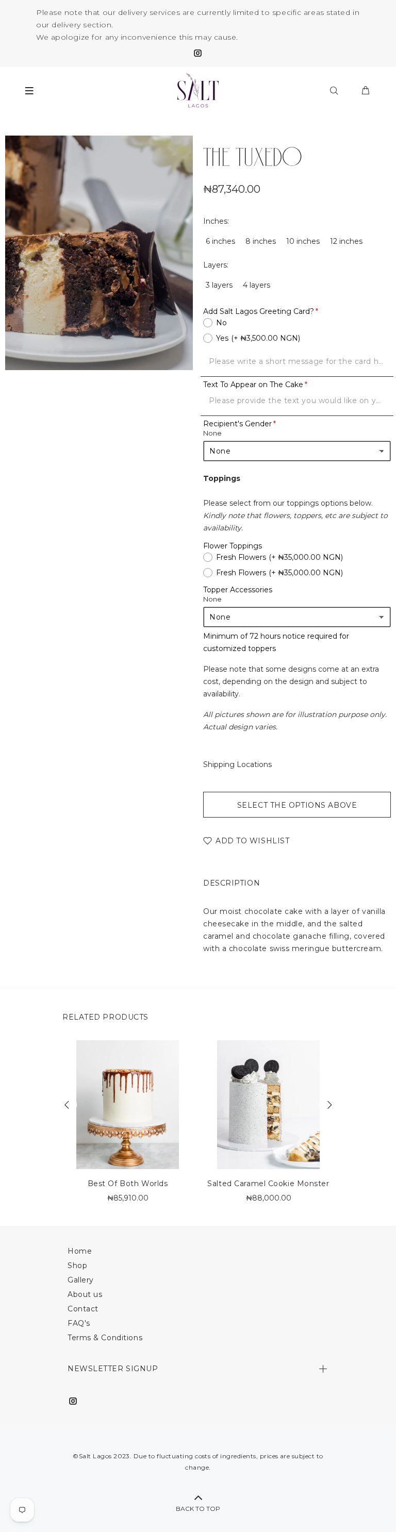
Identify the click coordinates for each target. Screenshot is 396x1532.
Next (329, 1104)
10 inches (303, 241)
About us (85, 1294)
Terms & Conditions (105, 1337)
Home (80, 1251)
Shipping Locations (237, 764)
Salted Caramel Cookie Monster (268, 1183)
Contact (83, 1308)
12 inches (346, 241)
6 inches (220, 241)
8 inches (260, 241)
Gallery (81, 1280)
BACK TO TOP (198, 1508)
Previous (67, 1104)
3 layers (219, 285)
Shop (77, 1265)
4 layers (256, 285)
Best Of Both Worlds (128, 1183)
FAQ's (79, 1323)
